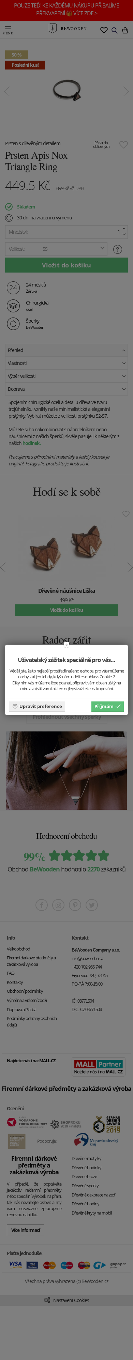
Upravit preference (40, 706)
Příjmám (104, 706)
